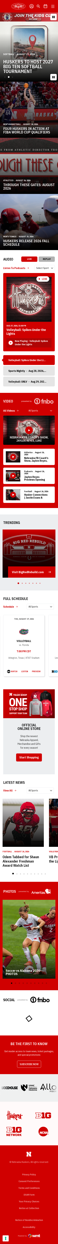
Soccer (7, 54)
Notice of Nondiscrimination (29, 1220)
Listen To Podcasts (14, 268)
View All (8, 790)
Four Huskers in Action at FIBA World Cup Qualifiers (26, 130)
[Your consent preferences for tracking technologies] (6, 1238)
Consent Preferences (29, 1181)
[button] (25, 17)
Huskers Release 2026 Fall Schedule (26, 242)
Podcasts (28, 471)
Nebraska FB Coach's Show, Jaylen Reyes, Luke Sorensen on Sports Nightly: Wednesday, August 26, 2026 (29, 439)
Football (28, 491)
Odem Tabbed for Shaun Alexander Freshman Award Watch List (21, 861)
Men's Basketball (12, 124)
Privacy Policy (29, 1174)
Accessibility (29, 1227)
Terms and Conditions (29, 1188)
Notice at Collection (29, 1208)
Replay (47, 259)
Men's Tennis (9, 236)
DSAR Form (29, 1194)
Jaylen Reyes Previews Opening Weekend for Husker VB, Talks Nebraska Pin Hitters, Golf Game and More (36, 478)
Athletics (8, 180)
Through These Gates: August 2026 (29, 186)
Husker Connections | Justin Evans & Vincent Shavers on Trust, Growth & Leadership (36, 496)
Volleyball (24, 641)
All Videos (9, 410)
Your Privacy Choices (29, 1201)
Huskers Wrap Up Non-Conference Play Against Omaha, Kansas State (28, 66)
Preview (36, 671)
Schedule (8, 606)
